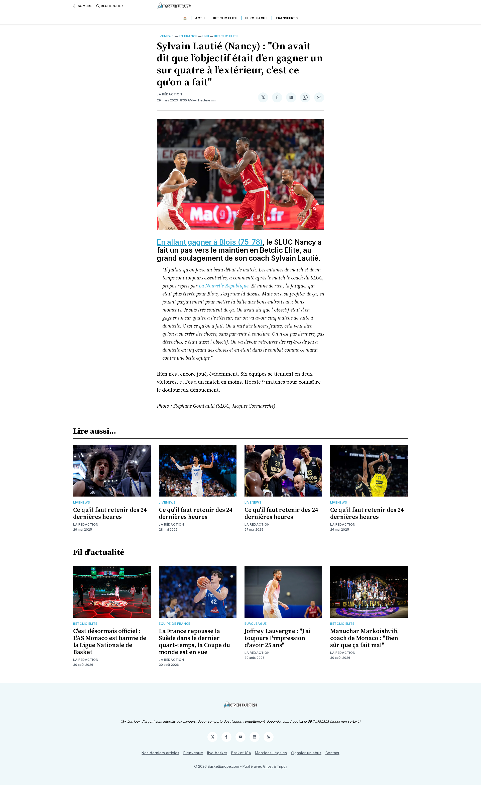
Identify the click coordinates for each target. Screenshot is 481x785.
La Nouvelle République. (224, 286)
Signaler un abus (306, 753)
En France (188, 36)
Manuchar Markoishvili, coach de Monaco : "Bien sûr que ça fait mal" (364, 638)
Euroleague (256, 18)
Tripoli (282, 766)
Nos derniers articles (160, 753)
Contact (332, 753)
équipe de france (174, 623)
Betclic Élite (85, 623)
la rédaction (169, 94)
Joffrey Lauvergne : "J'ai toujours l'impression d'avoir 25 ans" (278, 638)
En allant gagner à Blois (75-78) (210, 242)
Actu (200, 18)
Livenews (165, 36)
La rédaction (85, 524)
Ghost (268, 766)
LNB (205, 36)
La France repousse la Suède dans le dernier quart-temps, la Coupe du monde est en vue (194, 641)
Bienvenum (193, 753)
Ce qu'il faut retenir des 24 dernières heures (110, 513)
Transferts (287, 18)
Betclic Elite (225, 18)
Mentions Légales (271, 753)
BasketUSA (241, 753)
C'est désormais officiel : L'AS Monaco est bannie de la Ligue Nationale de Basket (109, 641)
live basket (217, 753)
